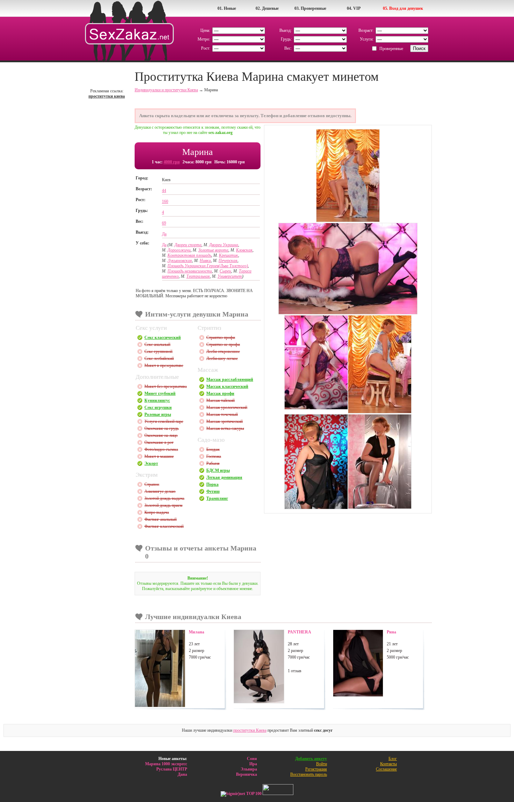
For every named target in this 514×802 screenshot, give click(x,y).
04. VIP (353, 8)
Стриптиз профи (220, 337)
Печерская (228, 260)
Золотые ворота (213, 250)
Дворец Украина (223, 244)
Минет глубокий (160, 393)
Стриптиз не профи (223, 344)
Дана (182, 774)
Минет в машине (159, 456)
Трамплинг (217, 498)
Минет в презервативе (163, 365)
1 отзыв (294, 670)
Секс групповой (158, 351)
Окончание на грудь (161, 428)
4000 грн (172, 161)
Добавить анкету (311, 758)
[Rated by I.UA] (278, 793)
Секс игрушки (158, 407)
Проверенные (391, 48)
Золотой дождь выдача (164, 498)
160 (165, 201)
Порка (212, 484)
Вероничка (246, 774)
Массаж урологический (226, 407)
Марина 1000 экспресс (166, 763)
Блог (392, 758)
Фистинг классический (164, 526)
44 (164, 190)
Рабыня (213, 463)
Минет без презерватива (165, 386)
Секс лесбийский (159, 358)
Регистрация (316, 769)
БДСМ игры (218, 470)
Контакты (388, 763)
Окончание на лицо (161, 435)
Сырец (225, 271)
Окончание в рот (158, 442)
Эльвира (249, 769)
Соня (252, 758)
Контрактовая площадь (189, 255)
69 (164, 223)
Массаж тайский (220, 400)
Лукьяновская (179, 260)
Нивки (205, 260)
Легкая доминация (224, 477)
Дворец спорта (187, 244)
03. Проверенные (310, 8)
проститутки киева (106, 96)
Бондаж (213, 449)
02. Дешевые (267, 8)
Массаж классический (227, 386)
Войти (321, 763)
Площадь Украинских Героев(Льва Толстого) (207, 265)
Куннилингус (157, 400)
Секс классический (162, 337)
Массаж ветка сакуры (225, 428)
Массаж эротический (224, 421)
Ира (253, 763)
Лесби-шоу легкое (222, 358)
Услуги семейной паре (163, 421)
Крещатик (228, 255)
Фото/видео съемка (161, 449)
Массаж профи (220, 393)
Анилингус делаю (160, 491)
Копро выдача (156, 512)
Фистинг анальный (160, 519)
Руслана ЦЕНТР (171, 769)
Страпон (151, 484)
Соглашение (386, 769)
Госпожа (213, 456)
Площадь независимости (189, 271)
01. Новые (226, 8)
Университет (229, 276)
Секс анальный (157, 344)
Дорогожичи (179, 250)
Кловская (244, 250)
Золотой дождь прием (163, 505)
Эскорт (151, 463)
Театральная (198, 276)
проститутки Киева (249, 730)
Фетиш (213, 491)
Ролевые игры (157, 414)
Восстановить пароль (308, 774)
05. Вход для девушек (403, 8)
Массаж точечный (222, 414)
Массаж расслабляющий (229, 379)
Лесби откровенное (223, 351)
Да (164, 234)
